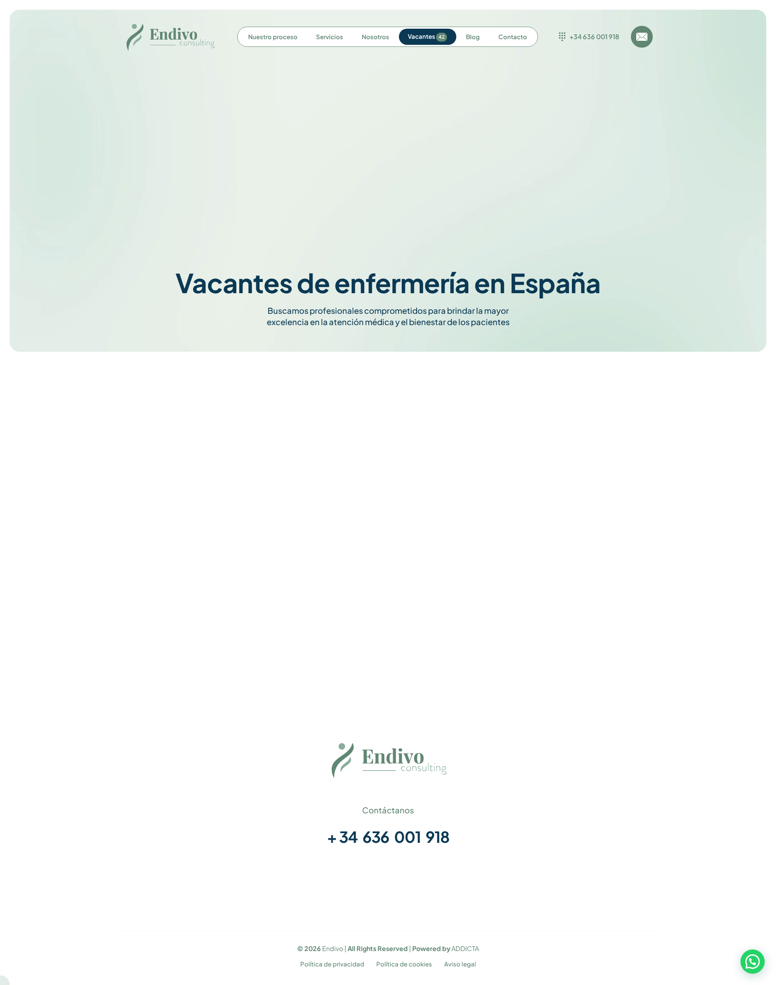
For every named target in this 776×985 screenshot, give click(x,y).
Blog (642, 875)
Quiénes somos (626, 836)
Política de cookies (404, 964)
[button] (752, 961)
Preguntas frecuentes (616, 849)
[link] (388, 760)
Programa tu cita (624, 862)
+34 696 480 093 (253, 622)
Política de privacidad (332, 964)
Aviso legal (460, 964)
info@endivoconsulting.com (253, 633)
